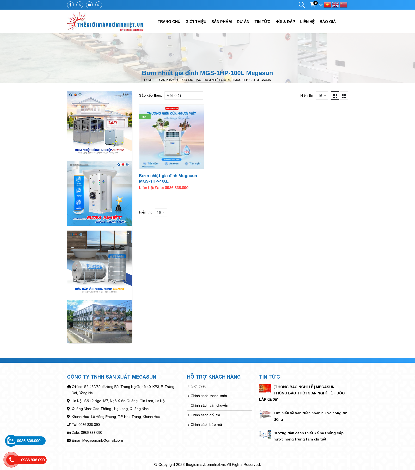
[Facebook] (70, 4)
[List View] (344, 95)
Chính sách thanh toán (209, 396)
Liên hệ (307, 21)
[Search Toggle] (301, 5)
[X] (79, 4)
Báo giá (328, 21)
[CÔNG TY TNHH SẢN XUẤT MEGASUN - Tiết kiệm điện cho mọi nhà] (105, 21)
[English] (336, 4)
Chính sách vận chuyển (209, 405)
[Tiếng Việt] (327, 4)
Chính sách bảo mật (207, 424)
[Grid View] (335, 95)
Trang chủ (169, 21)
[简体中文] (344, 4)
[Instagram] (98, 4)
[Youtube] (89, 4)
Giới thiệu (195, 21)
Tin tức (262, 21)
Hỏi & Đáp (285, 21)
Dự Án (243, 21)
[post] (265, 388)
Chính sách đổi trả (205, 415)
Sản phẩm (221, 21)
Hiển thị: (306, 95)
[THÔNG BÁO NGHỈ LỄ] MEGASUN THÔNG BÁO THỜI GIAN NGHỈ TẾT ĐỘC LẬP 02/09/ (302, 393)
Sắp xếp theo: (150, 95)
